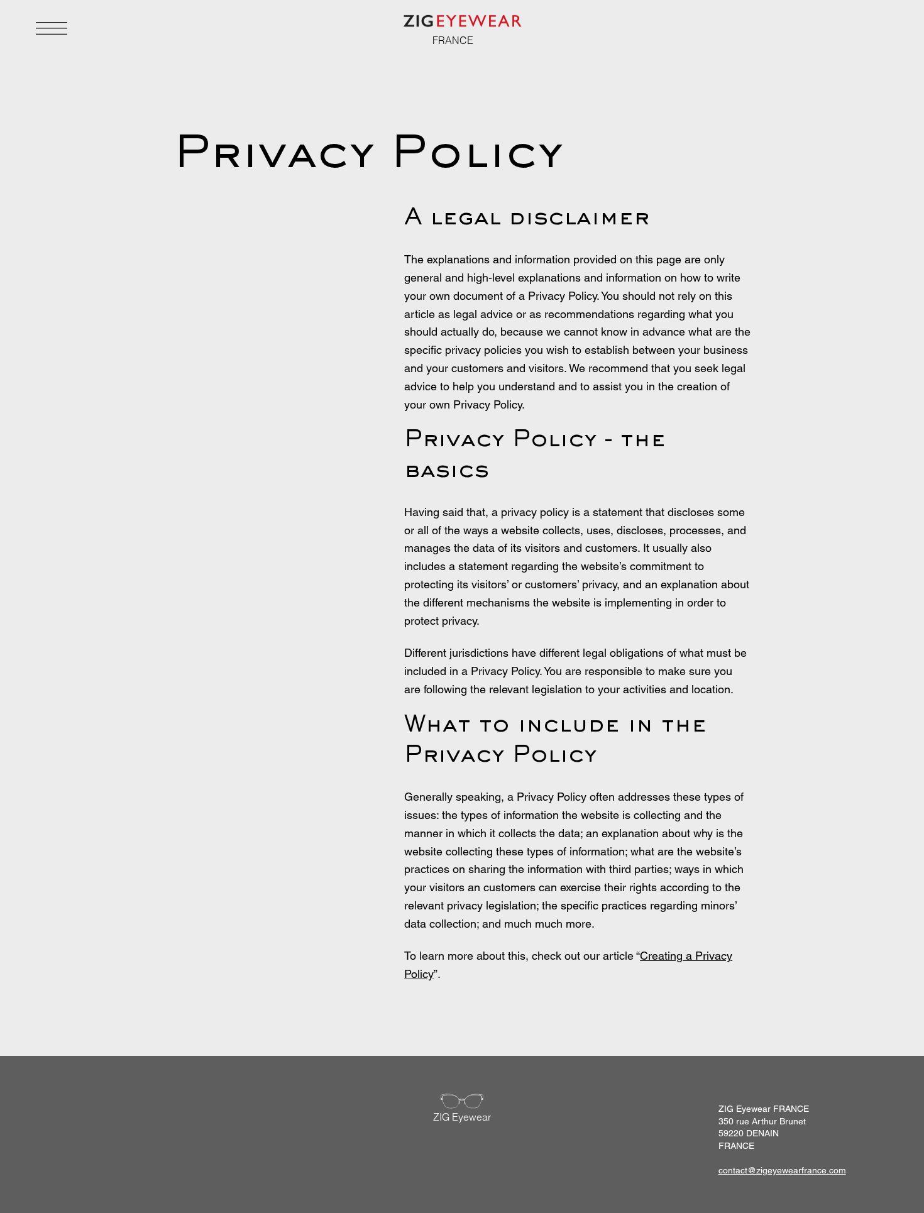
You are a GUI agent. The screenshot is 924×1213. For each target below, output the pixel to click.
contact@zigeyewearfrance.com (782, 1170)
